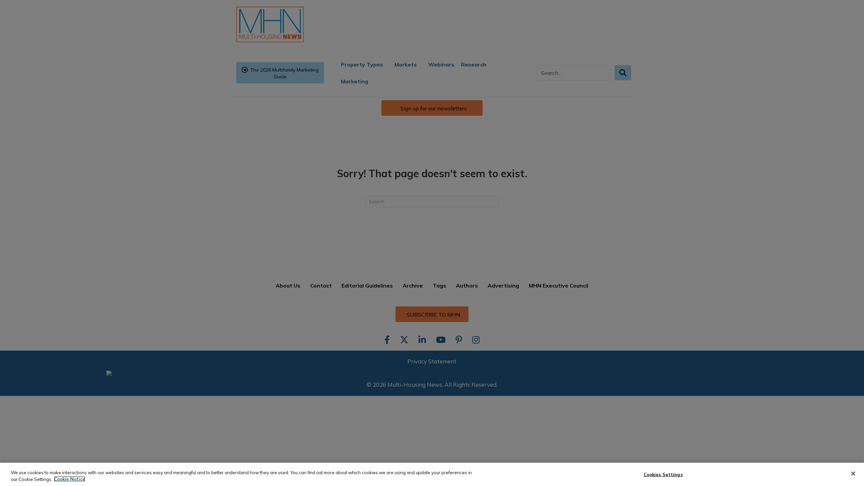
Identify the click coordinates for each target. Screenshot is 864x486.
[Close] (853, 473)
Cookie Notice (69, 479)
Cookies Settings (663, 474)
